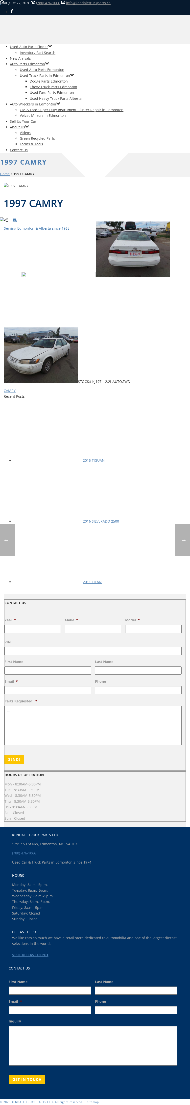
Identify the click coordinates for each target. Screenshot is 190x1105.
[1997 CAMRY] (95, 552)
